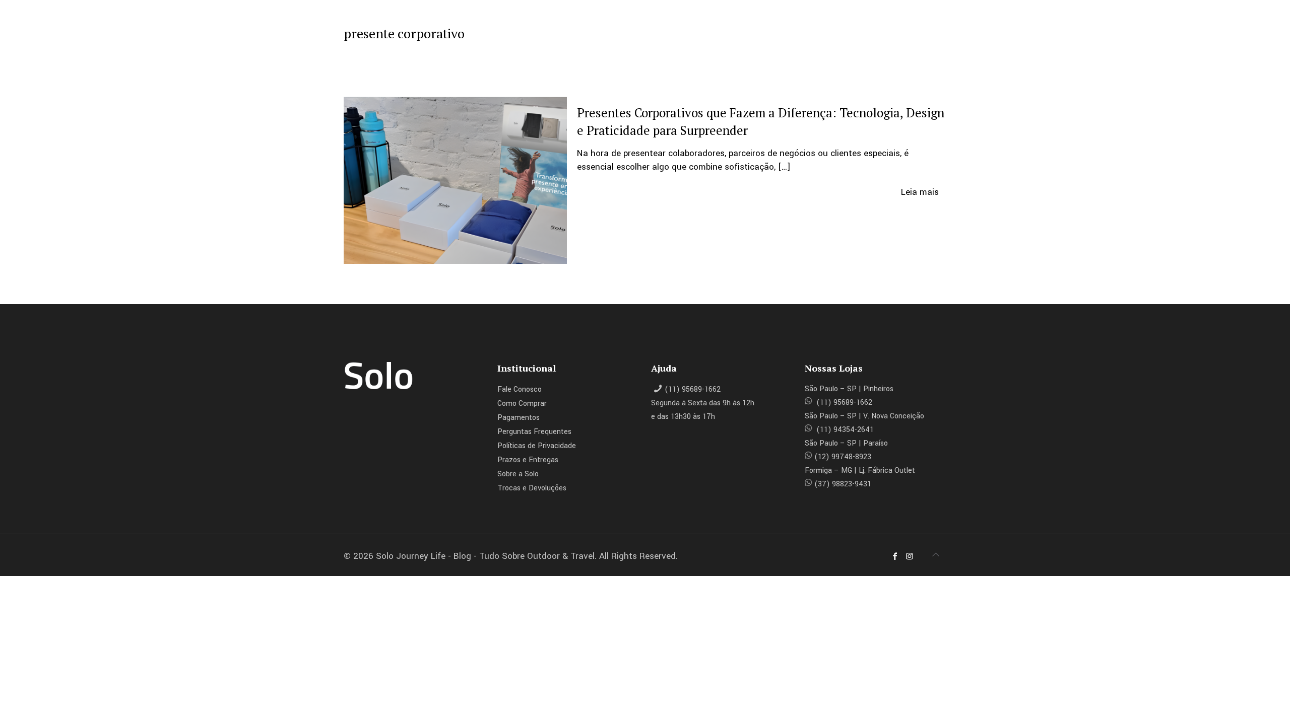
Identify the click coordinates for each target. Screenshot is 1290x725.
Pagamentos (518, 417)
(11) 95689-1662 (693, 389)
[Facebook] (894, 556)
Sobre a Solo (518, 474)
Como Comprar (522, 403)
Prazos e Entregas (527, 460)
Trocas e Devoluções (531, 488)
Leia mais (920, 192)
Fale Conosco (519, 389)
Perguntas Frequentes (534, 431)
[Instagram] (909, 556)
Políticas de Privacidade (536, 446)
